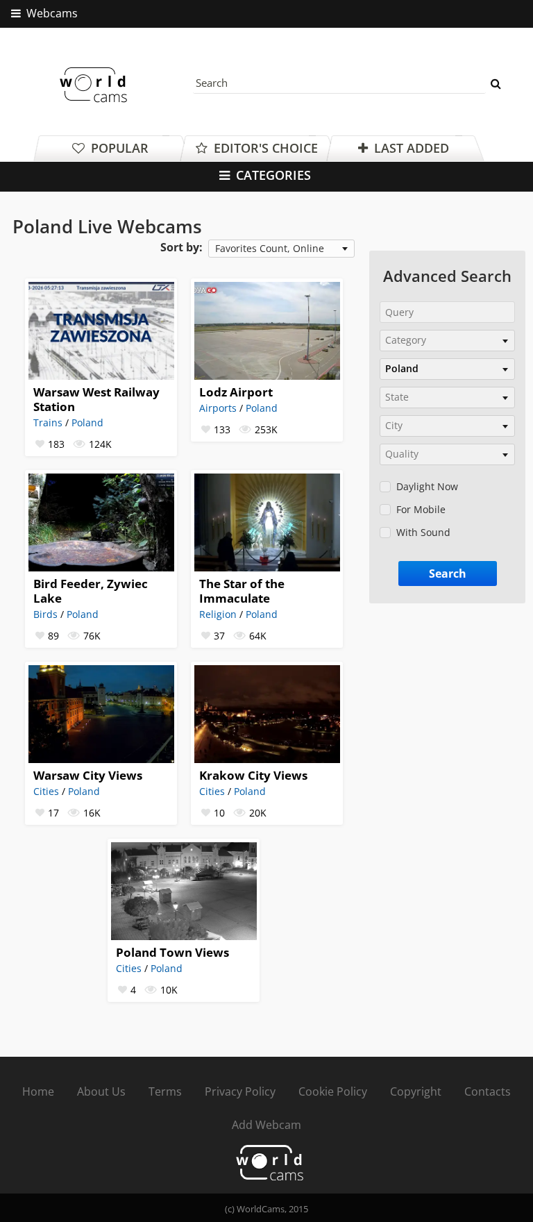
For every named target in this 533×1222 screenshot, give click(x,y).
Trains (47, 422)
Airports (218, 408)
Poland (87, 422)
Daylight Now (427, 486)
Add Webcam (266, 1124)
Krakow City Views (253, 775)
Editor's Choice (264, 148)
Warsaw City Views (87, 775)
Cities (46, 791)
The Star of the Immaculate (242, 591)
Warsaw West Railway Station (96, 399)
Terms (165, 1091)
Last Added (410, 148)
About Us (101, 1091)
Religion (218, 614)
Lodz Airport (236, 392)
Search (447, 573)
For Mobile (421, 509)
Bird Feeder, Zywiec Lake (90, 591)
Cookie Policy (332, 1091)
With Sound (423, 532)
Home (38, 1091)
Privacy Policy (240, 1091)
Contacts (487, 1091)
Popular (118, 148)
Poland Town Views (172, 952)
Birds (45, 614)
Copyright (415, 1091)
